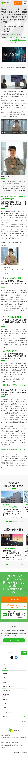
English (24, 722)
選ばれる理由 (6, 695)
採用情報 (5, 716)
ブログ (4, 682)
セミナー (5, 677)
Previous (5, 521)
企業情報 (5, 699)
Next (23, 521)
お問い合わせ (6, 690)
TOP (2, 67)
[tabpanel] (12, 504)
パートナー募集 (7, 712)
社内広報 (14, 40)
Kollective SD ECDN (16, 34)
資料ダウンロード (7, 686)
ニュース (5, 703)
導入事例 (6, 67)
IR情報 (4, 707)
